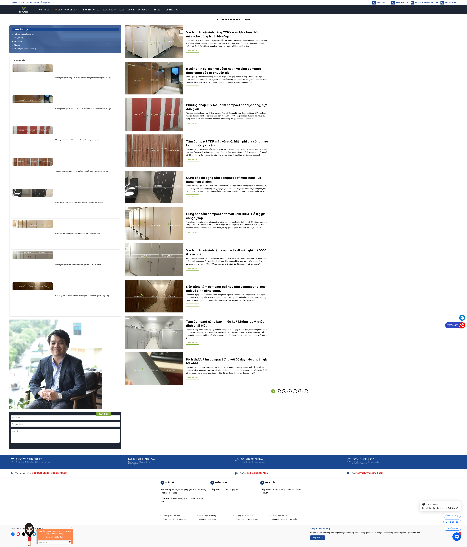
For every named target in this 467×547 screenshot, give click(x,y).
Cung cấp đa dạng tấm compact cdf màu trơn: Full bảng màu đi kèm (79, 202)
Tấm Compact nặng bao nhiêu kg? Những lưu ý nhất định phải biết (225, 323)
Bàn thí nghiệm (91, 10)
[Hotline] (462, 325)
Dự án (131, 10)
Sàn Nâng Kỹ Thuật (113, 10)
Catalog (142, 10)
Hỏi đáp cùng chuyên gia (24, 34)
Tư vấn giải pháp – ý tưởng (25, 49)
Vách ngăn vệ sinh (67, 10)
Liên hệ (169, 10)
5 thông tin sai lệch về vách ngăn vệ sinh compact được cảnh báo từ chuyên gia (83, 109)
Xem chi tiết (192, 51)
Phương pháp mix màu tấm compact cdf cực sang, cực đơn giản (77, 140)
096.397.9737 (59, 473)
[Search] (177, 9)
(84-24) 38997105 (257, 473)
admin (246, 19)
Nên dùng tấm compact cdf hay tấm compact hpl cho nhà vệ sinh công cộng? (82, 296)
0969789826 (452, 325)
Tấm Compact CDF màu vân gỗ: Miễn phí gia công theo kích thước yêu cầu (81, 171)
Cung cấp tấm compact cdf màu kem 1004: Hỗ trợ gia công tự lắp (78, 233)
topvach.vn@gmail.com (369, 473)
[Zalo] (462, 318)
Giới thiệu (44, 10)
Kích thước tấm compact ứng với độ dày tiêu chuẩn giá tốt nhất (227, 361)
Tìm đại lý (18, 41)
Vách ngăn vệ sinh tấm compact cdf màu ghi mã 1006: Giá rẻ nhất (78, 265)
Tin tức (156, 10)
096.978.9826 (40, 473)
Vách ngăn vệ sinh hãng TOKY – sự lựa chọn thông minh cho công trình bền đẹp (83, 78)
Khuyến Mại (18, 38)
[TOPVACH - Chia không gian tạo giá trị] (23, 9)
